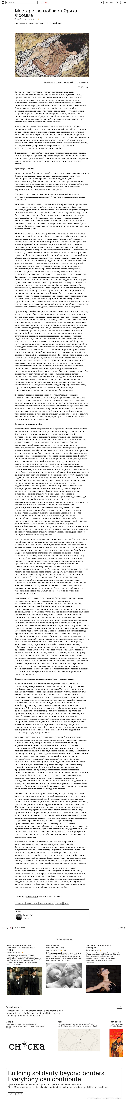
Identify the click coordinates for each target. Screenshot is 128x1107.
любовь (59, 903)
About (19, 1094)
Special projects (13, 1007)
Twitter (116, 1098)
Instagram (106, 1098)
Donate (44, 2)
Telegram (96, 1098)
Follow (26, 918)
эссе (66, 903)
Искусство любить (46, 903)
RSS (120, 1098)
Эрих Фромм (32, 903)
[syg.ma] (3, 2)
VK (102, 1098)
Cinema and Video (52, 945)
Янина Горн (19, 19)
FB (100, 1098)
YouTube (111, 1098)
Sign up (11, 1094)
